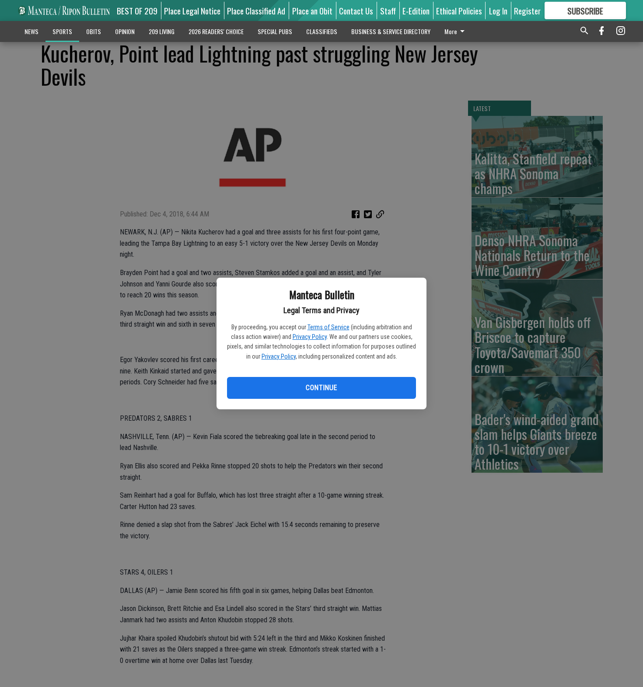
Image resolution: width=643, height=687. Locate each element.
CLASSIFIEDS (321, 31)
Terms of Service (328, 327)
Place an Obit (312, 10)
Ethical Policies (459, 10)
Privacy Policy (310, 336)
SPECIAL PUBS (275, 31)
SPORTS (62, 31)
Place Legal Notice (192, 10)
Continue (321, 388)
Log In (498, 10)
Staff (388, 10)
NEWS (31, 31)
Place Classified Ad (256, 10)
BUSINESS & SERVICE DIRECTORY (390, 31)
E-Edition (416, 10)
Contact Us (356, 10)
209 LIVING (162, 31)
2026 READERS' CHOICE (216, 31)
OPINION (125, 31)
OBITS (93, 31)
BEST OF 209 (137, 10)
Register (527, 10)
